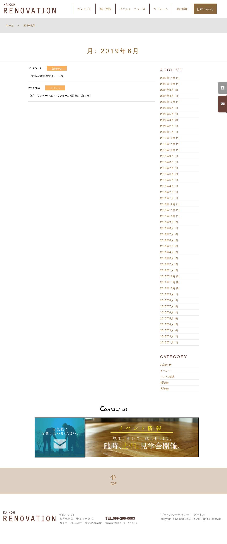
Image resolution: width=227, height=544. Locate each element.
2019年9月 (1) (169, 156)
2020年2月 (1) (169, 126)
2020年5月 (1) (169, 114)
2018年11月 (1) (169, 210)
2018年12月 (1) (169, 204)
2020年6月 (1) (169, 108)
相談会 (164, 382)
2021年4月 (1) (169, 96)
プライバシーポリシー (175, 515)
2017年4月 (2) (169, 324)
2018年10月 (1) (169, 216)
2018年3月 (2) (169, 258)
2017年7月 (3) (169, 306)
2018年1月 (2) (169, 270)
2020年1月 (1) (169, 132)
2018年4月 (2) (169, 252)
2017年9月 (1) (169, 294)
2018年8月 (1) (169, 228)
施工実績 (105, 9)
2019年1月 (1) (169, 198)
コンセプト (84, 9)
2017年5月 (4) (169, 318)
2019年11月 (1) (169, 144)
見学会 (164, 389)
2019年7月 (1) (169, 168)
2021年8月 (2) (169, 90)
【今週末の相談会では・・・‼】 (46, 75)
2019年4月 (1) (169, 186)
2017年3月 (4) (169, 330)
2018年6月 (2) (169, 240)
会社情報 (182, 9)
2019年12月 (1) (169, 138)
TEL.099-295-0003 (120, 518)
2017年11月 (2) (169, 282)
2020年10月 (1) (169, 102)
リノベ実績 (167, 377)
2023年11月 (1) (169, 78)
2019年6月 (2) (169, 174)
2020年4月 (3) (169, 120)
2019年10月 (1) (169, 150)
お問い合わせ (205, 9)
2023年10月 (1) (169, 84)
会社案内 (199, 515)
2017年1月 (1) (169, 342)
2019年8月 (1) (169, 162)
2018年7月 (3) (169, 234)
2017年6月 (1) (169, 312)
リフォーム (161, 9)
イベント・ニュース (132, 9)
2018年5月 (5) (169, 246)
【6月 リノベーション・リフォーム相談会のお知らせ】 (60, 95)
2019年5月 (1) (169, 180)
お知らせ (165, 365)
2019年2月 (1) (169, 192)
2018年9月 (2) (169, 222)
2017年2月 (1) (169, 336)
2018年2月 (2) (169, 264)
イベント (165, 371)
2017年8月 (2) (169, 300)
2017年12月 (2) (169, 276)
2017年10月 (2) (169, 288)
